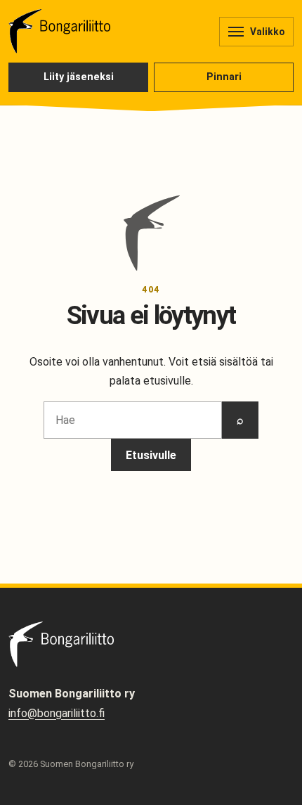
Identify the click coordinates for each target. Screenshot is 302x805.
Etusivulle (151, 455)
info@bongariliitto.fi (56, 713)
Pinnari (224, 77)
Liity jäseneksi (79, 77)
